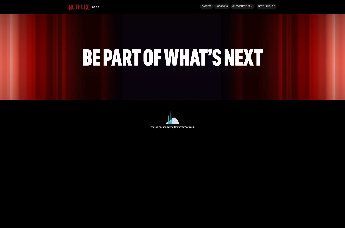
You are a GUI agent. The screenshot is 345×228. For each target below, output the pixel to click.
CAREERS (206, 6)
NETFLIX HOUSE (266, 6)
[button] (242, 6)
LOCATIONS (222, 6)
